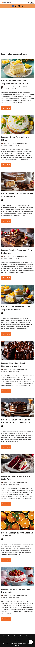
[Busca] (28, 2)
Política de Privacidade (26, 636)
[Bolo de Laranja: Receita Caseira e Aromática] (17, 520)
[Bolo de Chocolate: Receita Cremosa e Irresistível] (17, 350)
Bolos (9, 89)
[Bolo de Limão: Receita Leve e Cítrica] (17, 124)
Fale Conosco (17, 640)
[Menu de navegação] (32, 2)
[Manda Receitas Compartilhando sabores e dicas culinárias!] (6, 2)
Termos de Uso (26, 638)
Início (4, 636)
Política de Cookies (13, 636)
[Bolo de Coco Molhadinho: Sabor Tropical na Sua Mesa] (17, 294)
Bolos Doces (15, 89)
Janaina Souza (7, 87)
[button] (30, 642)
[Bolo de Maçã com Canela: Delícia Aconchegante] (17, 181)
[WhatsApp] (16, 6)
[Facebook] (13, 6)
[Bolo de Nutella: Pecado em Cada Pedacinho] (17, 237)
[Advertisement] (17, 26)
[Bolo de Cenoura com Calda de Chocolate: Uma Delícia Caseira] (17, 407)
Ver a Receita (5, 108)
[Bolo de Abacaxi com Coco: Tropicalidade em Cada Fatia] (17, 68)
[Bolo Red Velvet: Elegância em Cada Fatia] (17, 463)
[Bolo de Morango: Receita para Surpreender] (17, 576)
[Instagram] (22, 6)
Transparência (8, 638)
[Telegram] (19, 6)
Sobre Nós (17, 638)
